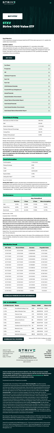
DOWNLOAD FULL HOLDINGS (13, 339)
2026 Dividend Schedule (11, 86)
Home (49, 350)
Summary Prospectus (10, 75)
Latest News (47, 353)
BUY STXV (12, 16)
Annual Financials (8, 93)
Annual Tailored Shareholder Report (14, 100)
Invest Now (48, 355)
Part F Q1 (6, 79)
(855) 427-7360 (7, 350)
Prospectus (7, 68)
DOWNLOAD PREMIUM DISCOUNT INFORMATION (19, 295)
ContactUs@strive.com (8, 351)
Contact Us (48, 357)
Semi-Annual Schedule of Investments (14, 107)
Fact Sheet (7, 65)
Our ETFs (48, 352)
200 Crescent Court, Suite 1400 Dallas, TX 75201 (8, 355)
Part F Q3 (6, 82)
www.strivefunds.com (37, 375)
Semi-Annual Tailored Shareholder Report (15, 110)
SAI (5, 72)
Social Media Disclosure (27, 356)
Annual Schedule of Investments (12, 96)
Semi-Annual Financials (10, 103)
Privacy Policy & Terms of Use (27, 357)
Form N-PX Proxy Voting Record (12, 89)
